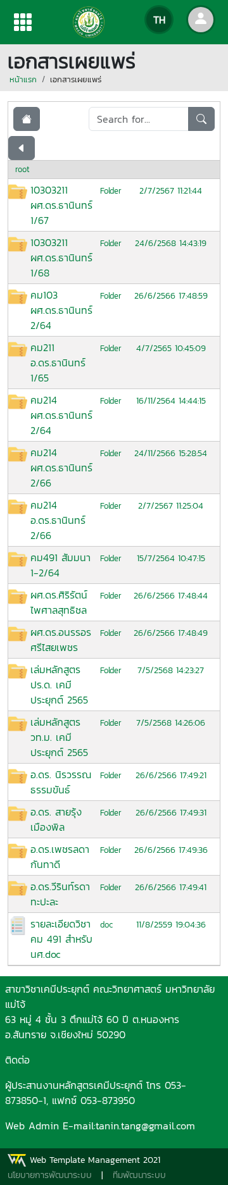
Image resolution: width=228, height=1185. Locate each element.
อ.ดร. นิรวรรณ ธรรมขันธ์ (60, 782)
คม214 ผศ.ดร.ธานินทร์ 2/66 (61, 467)
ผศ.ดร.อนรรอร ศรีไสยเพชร (60, 639)
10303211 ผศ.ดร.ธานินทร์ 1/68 (61, 257)
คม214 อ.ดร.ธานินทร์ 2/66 (58, 520)
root (22, 169)
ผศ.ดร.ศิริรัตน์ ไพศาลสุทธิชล (58, 602)
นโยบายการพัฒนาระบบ (50, 1175)
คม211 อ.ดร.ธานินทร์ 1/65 (58, 362)
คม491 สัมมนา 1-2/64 (60, 565)
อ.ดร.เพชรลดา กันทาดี (59, 856)
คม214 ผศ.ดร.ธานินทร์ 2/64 (61, 415)
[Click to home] (26, 119)
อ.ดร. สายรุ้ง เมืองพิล (56, 819)
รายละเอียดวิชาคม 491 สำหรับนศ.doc (61, 939)
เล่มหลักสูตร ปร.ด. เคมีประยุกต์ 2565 (59, 684)
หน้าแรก (23, 79)
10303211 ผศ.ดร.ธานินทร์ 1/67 (61, 205)
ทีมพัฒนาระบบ (139, 1175)
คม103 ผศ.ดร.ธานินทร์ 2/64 (61, 310)
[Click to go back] (21, 148)
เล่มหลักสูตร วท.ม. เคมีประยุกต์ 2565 (59, 737)
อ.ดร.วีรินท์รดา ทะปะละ (60, 894)
